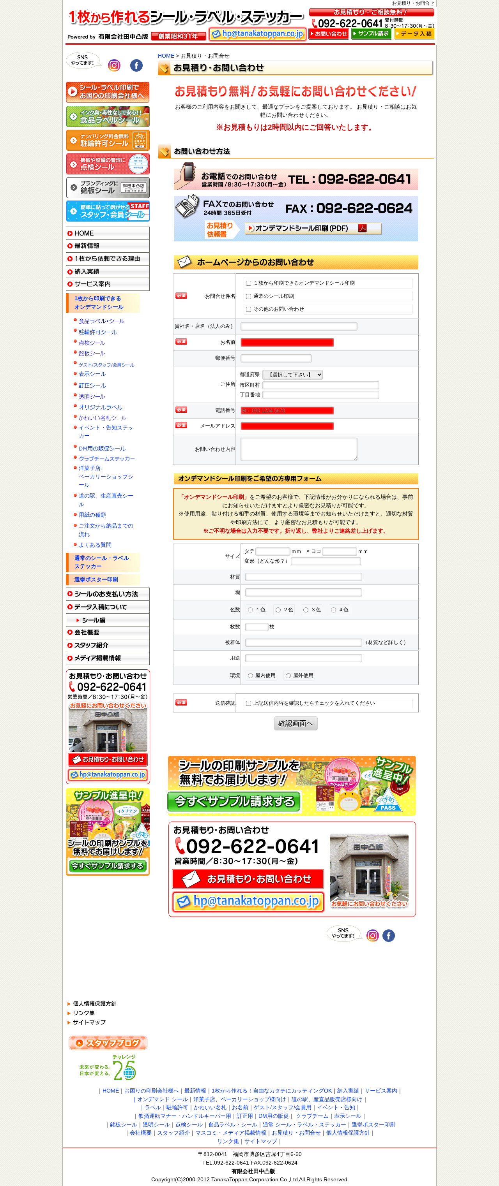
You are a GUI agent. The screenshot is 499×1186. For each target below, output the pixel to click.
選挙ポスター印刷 (96, 579)
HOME (166, 56)
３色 (315, 609)
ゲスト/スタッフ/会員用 (282, 1107)
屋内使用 (265, 675)
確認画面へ (295, 723)
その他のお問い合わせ (278, 309)
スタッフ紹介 (173, 1133)
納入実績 (348, 1090)
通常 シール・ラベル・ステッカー (304, 1124)
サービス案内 (381, 1090)
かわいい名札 (210, 1107)
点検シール (189, 1124)
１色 (259, 609)
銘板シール (123, 1124)
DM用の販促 (273, 1116)
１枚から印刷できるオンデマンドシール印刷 (304, 283)
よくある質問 (95, 545)
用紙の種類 (92, 515)
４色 (343, 609)
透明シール (156, 1124)
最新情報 (195, 1090)
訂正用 (245, 1116)
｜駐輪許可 (174, 1107)
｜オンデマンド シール (160, 1099)
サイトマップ (260, 1141)
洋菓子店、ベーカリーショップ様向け (239, 1099)
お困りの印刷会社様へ (151, 1090)
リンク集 (228, 1141)
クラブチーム (312, 1116)
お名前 (240, 1107)
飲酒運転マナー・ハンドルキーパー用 (184, 1116)
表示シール (92, 374)
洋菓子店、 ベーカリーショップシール (106, 476)
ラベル (153, 1107)
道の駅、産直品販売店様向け (327, 1099)
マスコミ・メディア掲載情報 (230, 1133)
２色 (287, 609)
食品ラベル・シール (232, 1124)
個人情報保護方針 (348, 1133)
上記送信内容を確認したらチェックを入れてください (313, 703)
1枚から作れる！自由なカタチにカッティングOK (272, 1090)
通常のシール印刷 (273, 296)
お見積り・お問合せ (296, 1133)
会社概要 (141, 1133)
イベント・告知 (336, 1107)
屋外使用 (302, 675)
